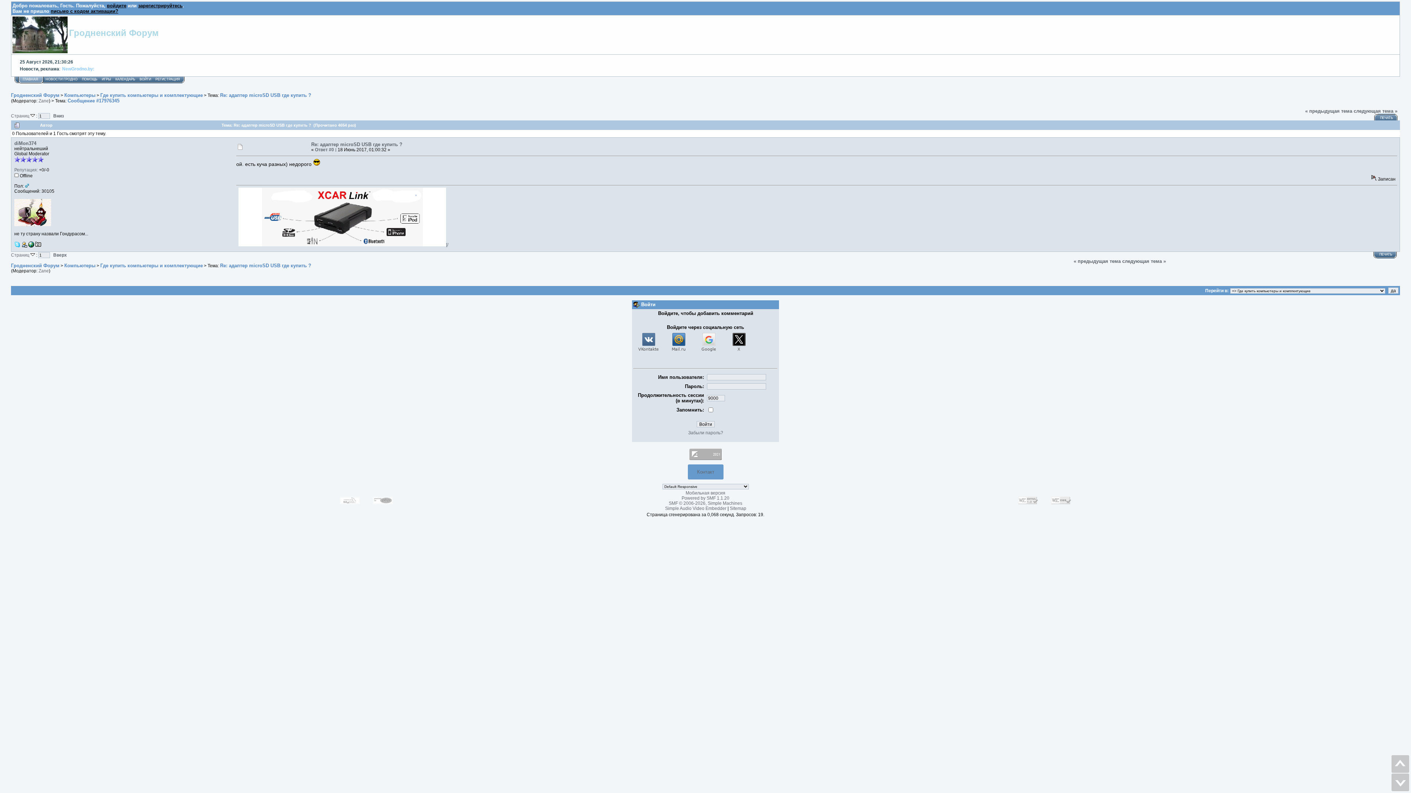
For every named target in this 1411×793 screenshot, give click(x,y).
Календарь (125, 79)
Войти (145, 79)
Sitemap (738, 508)
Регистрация (167, 79)
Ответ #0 (324, 149)
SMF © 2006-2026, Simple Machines (705, 503)
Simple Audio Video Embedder (695, 508)
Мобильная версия (705, 493)
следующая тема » (1375, 111)
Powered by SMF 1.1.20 (705, 498)
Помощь (89, 79)
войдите (116, 5)
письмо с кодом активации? (84, 11)
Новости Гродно (62, 79)
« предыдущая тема (1328, 111)
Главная (30, 79)
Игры (106, 79)
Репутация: (26, 170)
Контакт (705, 472)
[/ (447, 244)
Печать (1386, 118)
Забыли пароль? (705, 432)
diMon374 (25, 143)
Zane (44, 101)
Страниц (20, 115)
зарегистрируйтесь (160, 5)
